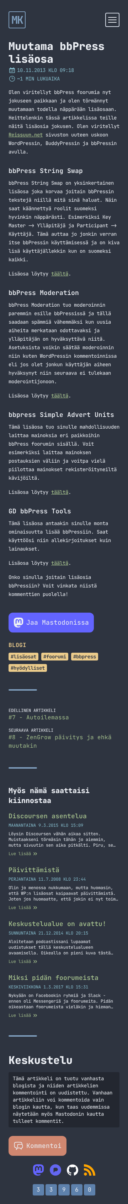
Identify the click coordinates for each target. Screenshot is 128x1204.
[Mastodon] (38, 1170)
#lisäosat (23, 656)
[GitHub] (72, 1170)
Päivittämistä (34, 870)
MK (17, 20)
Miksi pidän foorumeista (53, 978)
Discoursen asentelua (48, 816)
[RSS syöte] (89, 1170)
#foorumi (54, 656)
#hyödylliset (28, 668)
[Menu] (112, 20)
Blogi (17, 645)
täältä (59, 274)
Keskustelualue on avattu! (57, 924)
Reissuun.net (26, 135)
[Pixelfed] (55, 1170)
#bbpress (84, 656)
